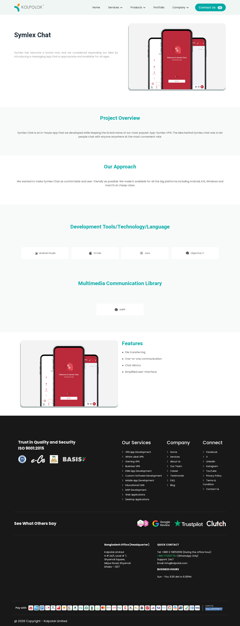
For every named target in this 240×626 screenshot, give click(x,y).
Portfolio (158, 7)
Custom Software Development (143, 475)
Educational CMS (134, 485)
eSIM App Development (138, 471)
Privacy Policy (214, 475)
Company (179, 7)
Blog (172, 485)
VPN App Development (138, 452)
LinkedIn (210, 461)
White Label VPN (134, 456)
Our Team (176, 466)
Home (96, 7)
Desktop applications (137, 499)
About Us (175, 461)
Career (174, 471)
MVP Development (135, 490)
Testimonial (177, 475)
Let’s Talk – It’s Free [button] (26, 64)
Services (113, 7)
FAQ (172, 480)
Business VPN (132, 466)
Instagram (212, 466)
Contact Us (207, 7)
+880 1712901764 (167, 555)
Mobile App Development (139, 480)
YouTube (211, 471)
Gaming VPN (132, 461)
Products (136, 7)
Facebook (211, 452)
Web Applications (135, 494)
